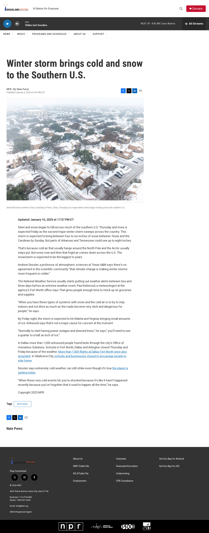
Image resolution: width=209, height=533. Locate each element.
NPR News (22, 404)
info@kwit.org (22, 506)
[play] (7, 24)
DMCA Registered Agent (21, 512)
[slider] (22, 23)
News (6, 34)
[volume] (17, 23)
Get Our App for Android (171, 459)
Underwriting (122, 473)
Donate (197, 8)
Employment (79, 481)
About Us (80, 34)
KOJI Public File (80, 473)
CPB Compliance (124, 481)
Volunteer (121, 459)
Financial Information (127, 466)
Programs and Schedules (49, 34)
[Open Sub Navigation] (12, 34)
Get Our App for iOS (169, 466)
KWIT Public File (81, 466)
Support (98, 34)
